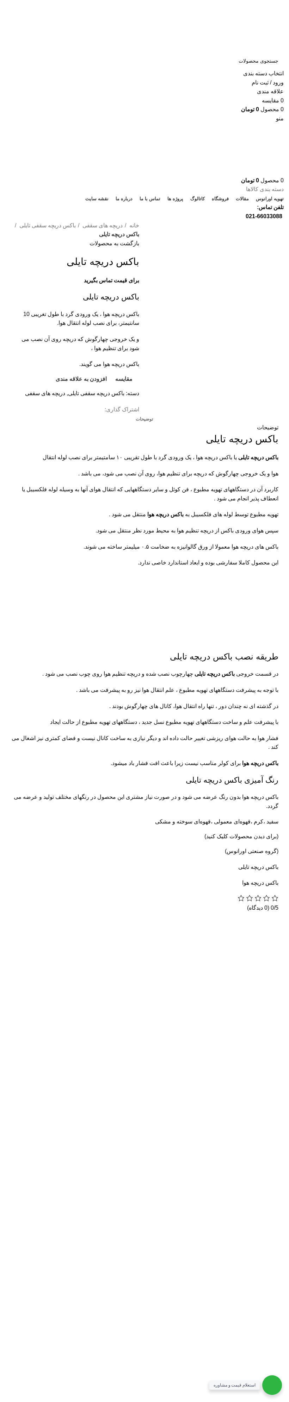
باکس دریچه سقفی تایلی (47, 225)
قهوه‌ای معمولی (232, 822)
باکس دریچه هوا (260, 883)
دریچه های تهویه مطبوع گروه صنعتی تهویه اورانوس (49, 949)
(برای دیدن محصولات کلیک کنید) (241, 836)
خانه (133, 225)
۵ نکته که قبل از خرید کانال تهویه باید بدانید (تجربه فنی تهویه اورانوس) (48, 1004)
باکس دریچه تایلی (258, 457)
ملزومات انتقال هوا (69, 987)
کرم (257, 822)
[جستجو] (13, 65)
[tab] (144, 419)
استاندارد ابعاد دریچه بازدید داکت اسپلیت (54, 970)
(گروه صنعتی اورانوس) (251, 851)
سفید (272, 822)
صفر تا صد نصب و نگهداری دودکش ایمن (50, 1025)
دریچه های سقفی (102, 225)
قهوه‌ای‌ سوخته (194, 822)
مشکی (163, 822)
